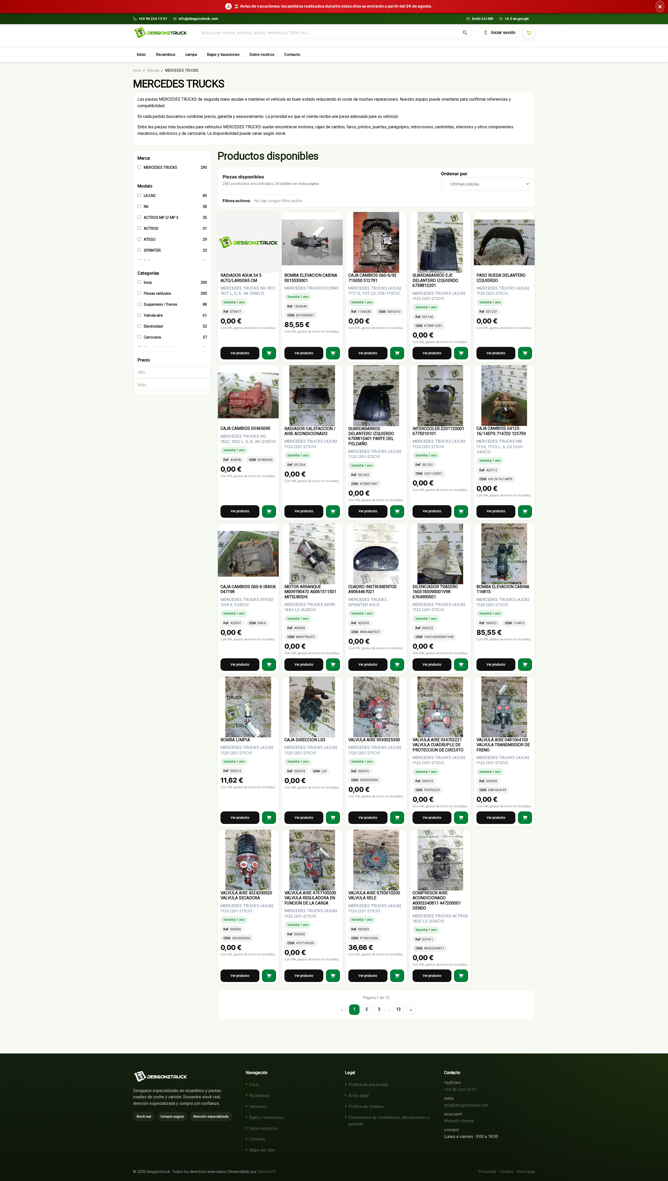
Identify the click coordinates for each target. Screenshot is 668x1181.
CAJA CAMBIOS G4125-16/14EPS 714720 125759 (501, 431)
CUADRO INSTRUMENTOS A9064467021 (372, 589)
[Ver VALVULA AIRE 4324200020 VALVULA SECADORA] (269, 975)
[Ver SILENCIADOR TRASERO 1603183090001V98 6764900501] (461, 664)
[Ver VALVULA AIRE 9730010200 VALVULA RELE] (397, 975)
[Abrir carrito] (529, 33)
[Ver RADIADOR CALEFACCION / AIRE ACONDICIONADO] (333, 511)
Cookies (506, 1172)
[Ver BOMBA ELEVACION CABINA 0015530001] (333, 353)
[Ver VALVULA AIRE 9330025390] (397, 817)
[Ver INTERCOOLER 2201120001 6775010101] (461, 511)
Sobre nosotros (263, 1128)
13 (398, 1009)
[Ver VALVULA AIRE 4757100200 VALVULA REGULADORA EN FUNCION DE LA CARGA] (333, 975)
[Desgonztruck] (160, 1076)
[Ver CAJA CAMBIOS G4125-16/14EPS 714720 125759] (525, 511)
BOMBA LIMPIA (235, 739)
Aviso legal (358, 1095)
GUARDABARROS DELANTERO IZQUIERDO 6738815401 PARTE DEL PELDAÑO (371, 436)
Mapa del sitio (262, 1150)
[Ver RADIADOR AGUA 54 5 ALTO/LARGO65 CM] (269, 353)
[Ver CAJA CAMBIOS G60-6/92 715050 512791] (397, 353)
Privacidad (487, 1172)
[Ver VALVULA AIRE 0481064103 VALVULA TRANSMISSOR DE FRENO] (525, 817)
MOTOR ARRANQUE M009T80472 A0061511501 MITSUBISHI (310, 591)
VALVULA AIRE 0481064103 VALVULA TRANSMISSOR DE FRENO (503, 744)
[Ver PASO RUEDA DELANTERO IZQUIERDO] (525, 353)
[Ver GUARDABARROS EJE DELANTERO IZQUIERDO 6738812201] (461, 353)
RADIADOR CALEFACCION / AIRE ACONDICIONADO (310, 431)
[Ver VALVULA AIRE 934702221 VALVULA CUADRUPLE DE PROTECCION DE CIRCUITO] (461, 817)
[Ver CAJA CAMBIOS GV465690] (269, 511)
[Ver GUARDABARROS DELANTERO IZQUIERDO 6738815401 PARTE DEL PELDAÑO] (397, 511)
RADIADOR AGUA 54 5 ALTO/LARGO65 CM (240, 278)
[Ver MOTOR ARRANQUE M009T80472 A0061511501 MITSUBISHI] (333, 664)
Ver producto (240, 353)
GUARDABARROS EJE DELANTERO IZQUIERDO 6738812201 (435, 280)
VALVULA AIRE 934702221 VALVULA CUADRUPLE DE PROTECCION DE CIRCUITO (438, 744)
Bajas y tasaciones (223, 54)
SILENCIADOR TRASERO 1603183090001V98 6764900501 (435, 591)
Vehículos (258, 1106)
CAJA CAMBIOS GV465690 (245, 428)
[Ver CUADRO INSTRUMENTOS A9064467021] (397, 664)
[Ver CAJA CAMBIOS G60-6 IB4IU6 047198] (269, 664)
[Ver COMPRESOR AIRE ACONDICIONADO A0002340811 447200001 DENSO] (461, 975)
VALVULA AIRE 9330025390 (374, 739)
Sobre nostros (261, 54)
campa (191, 54)
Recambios (165, 54)
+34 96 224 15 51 (460, 1089)
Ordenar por (454, 173)
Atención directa (459, 1120)
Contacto (292, 54)
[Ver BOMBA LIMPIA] (269, 817)
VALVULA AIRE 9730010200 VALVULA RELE (374, 895)
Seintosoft (267, 1172)
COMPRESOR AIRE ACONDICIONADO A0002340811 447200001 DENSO (437, 900)
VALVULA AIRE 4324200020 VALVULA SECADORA (246, 895)
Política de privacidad (368, 1084)
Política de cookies (366, 1106)
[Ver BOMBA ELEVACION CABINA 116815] (525, 664)
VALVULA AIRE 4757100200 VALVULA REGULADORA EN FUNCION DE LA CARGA (310, 898)
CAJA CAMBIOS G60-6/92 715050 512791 (372, 278)
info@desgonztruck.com (466, 1105)
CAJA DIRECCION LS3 (304, 739)
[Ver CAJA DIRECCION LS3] (333, 817)
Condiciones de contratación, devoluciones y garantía (389, 1120)
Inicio (141, 54)
